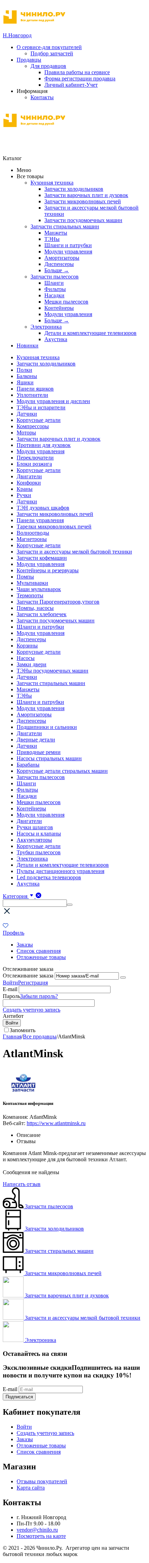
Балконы (27, 376)
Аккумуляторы (34, 840)
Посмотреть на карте (41, 1536)
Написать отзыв (22, 1184)
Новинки (27, 345)
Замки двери (31, 664)
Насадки (54, 295)
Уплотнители (32, 395)
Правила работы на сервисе (77, 72)
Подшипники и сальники (47, 727)
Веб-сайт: (14, 1123)
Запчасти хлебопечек (42, 614)
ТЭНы (52, 239)
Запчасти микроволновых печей (82, 201)
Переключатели (35, 458)
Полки (24, 370)
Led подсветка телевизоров (49, 877)
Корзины (27, 646)
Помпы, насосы (35, 608)
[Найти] (69, 905)
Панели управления (40, 520)
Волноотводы (33, 533)
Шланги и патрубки (68, 245)
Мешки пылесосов (66, 302)
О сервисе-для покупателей (49, 47)
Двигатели (29, 476)
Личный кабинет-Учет (71, 85)
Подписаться (19, 1396)
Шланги (54, 283)
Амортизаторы (61, 258)
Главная (12, 1036)
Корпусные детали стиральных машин (62, 771)
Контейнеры (59, 308)
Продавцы (29, 60)
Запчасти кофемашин (42, 558)
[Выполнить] (123, 977)
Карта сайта (31, 1488)
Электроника (46, 327)
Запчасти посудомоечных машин (83, 220)
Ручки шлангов (35, 827)
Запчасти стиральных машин (64, 226)
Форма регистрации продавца (79, 78)
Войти (10, 982)
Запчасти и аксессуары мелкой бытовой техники (74, 552)
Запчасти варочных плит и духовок (86, 195)
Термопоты (30, 595)
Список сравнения (39, 951)
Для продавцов (48, 66)
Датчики (27, 414)
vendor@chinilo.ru (37, 1530)
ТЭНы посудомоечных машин (52, 671)
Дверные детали (36, 740)
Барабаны (28, 765)
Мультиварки (32, 583)
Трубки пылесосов (39, 852)
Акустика (55, 339)
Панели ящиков (35, 389)
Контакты (42, 97)
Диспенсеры (59, 264)
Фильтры (55, 289)
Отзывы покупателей (42, 1481)
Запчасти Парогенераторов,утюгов (58, 602)
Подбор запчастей (51, 53)
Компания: (15, 1117)
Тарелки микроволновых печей (54, 526)
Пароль (11, 996)
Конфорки (29, 483)
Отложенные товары (41, 957)
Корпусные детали (39, 420)
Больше (56, 270)
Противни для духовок (44, 445)
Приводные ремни (39, 752)
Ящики (25, 382)
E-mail (10, 989)
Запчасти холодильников (73, 189)
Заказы (25, 945)
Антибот (13, 1016)
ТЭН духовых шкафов (43, 508)
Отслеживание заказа (28, 976)
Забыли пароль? (39, 996)
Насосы (26, 658)
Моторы (26, 432)
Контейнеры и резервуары (48, 570)
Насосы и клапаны (39, 834)
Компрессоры (33, 426)
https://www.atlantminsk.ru (56, 1123)
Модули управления (68, 251)
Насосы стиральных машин (49, 758)
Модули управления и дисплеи (53, 401)
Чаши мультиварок (39, 589)
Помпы (25, 577)
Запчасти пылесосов (54, 277)
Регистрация (33, 982)
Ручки (24, 495)
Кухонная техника (51, 183)
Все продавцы (39, 1036)
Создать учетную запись (31, 1010)
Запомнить (22, 1030)
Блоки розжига (34, 464)
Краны (25, 489)
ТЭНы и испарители (41, 407)
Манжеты (55, 233)
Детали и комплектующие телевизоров (90, 333)
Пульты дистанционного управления (60, 871)
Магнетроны (32, 539)
